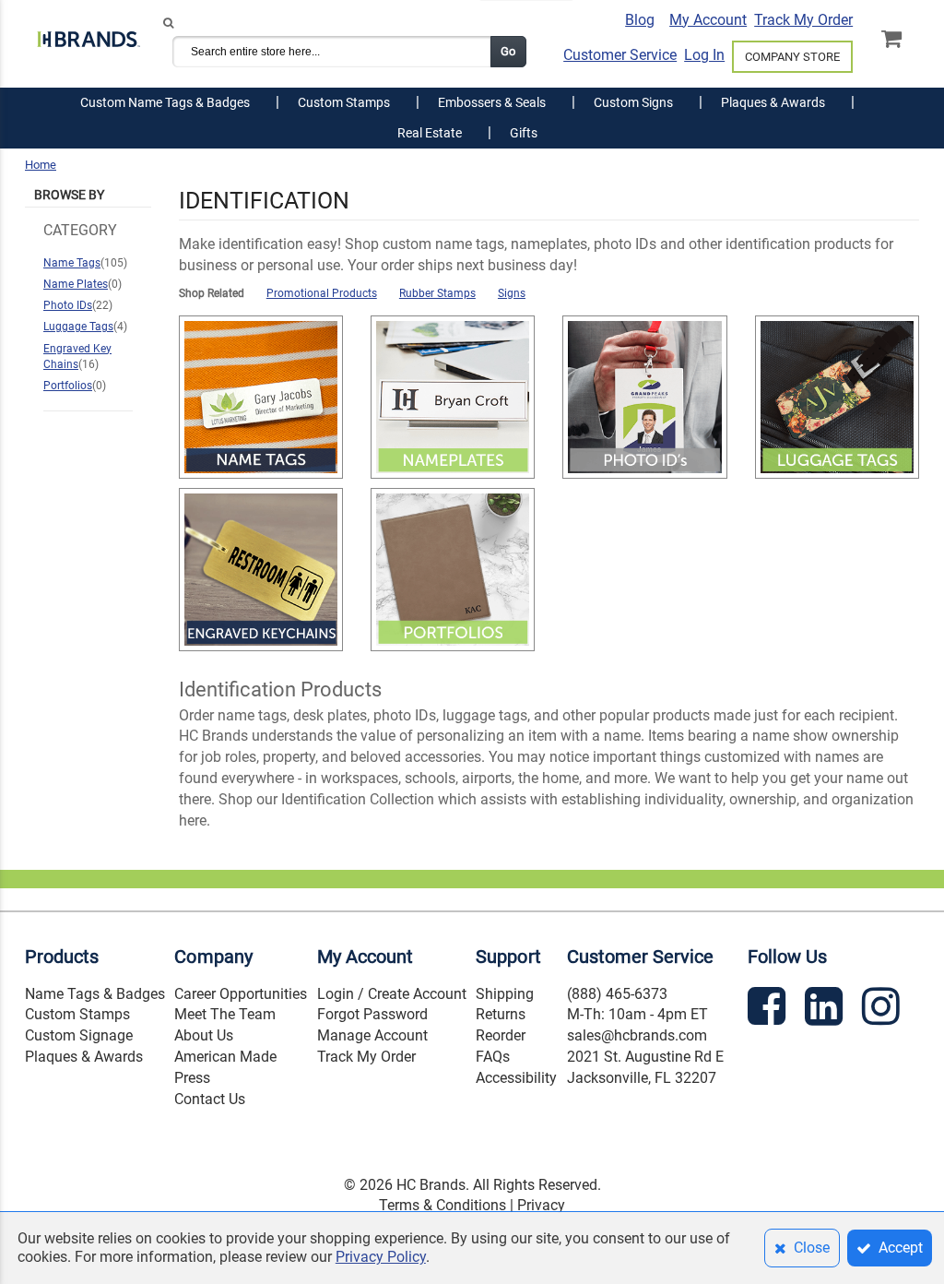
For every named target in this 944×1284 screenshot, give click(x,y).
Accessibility (516, 1078)
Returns (500, 1014)
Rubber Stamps (437, 293)
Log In (704, 55)
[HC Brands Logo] (88, 42)
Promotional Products (321, 293)
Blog (640, 20)
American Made (225, 1056)
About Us (203, 1035)
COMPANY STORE (792, 57)
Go (508, 51)
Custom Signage (79, 1035)
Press (192, 1078)
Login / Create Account (391, 994)
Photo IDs (67, 305)
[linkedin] (826, 1009)
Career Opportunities (240, 994)
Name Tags (71, 262)
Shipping (505, 994)
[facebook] (769, 1009)
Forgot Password (372, 1014)
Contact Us (209, 1099)
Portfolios (67, 385)
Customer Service (620, 55)
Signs (511, 293)
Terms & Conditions (442, 1205)
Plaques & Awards (84, 1056)
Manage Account (372, 1035)
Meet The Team (225, 1014)
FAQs (493, 1056)
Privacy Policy (381, 1257)
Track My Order (803, 20)
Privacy (541, 1205)
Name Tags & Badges (95, 994)
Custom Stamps (77, 1014)
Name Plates (75, 284)
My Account (708, 20)
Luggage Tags (78, 326)
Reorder (500, 1035)
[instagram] (883, 1009)
